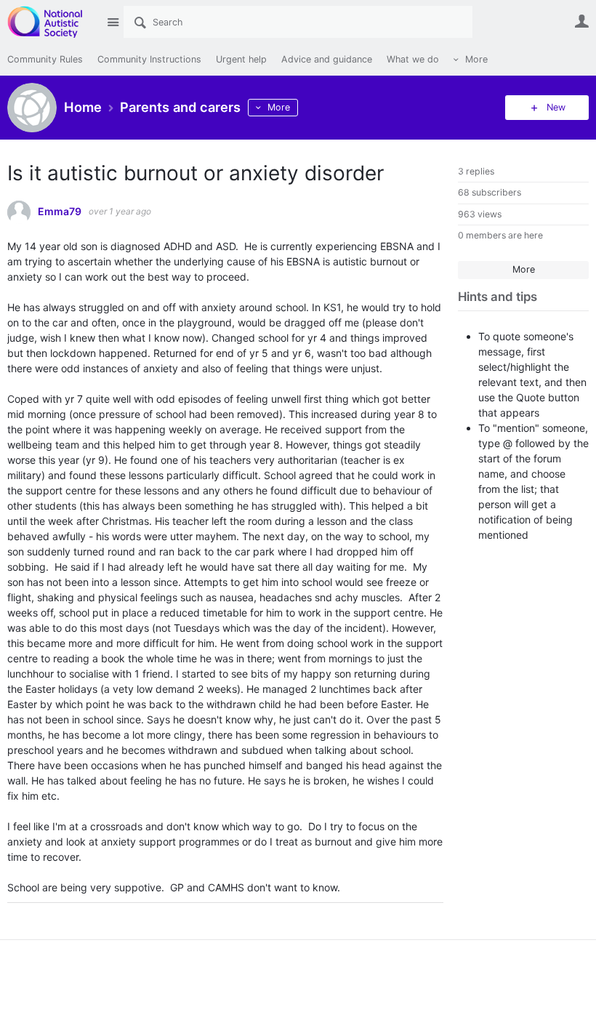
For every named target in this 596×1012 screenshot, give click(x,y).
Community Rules (45, 59)
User (581, 21)
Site (113, 22)
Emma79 (59, 211)
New (556, 107)
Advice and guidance (326, 59)
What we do (413, 59)
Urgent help (241, 59)
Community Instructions (149, 59)
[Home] (52, 22)
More (476, 59)
